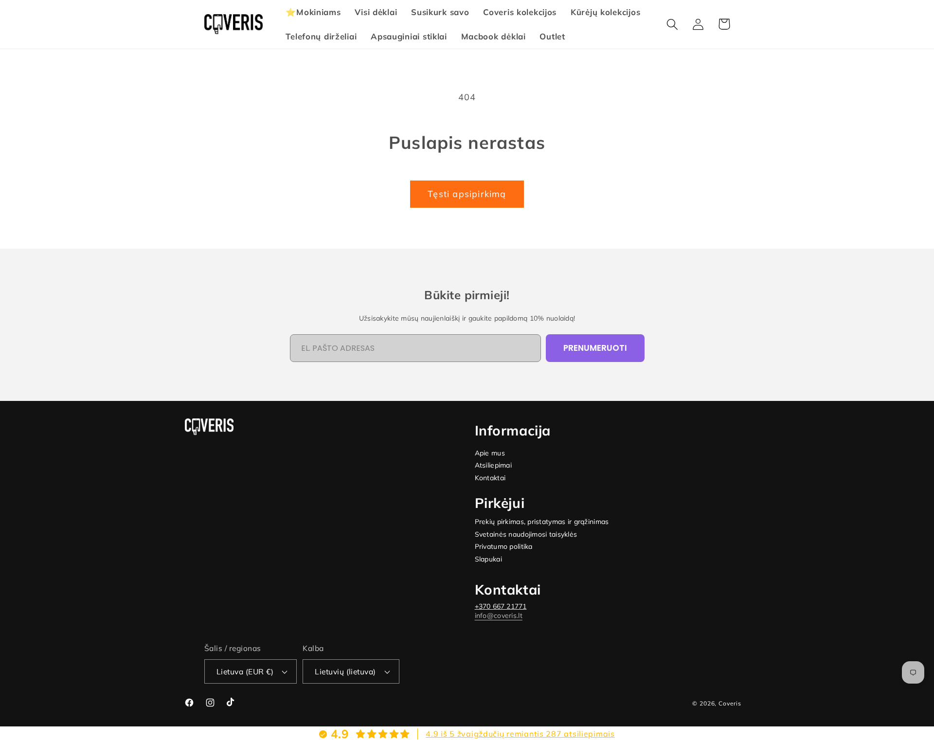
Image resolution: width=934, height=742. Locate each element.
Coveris (729, 703)
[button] (672, 24)
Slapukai (488, 559)
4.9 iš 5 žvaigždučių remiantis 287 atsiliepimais (520, 734)
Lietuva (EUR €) (244, 671)
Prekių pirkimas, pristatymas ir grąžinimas (542, 522)
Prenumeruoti (595, 348)
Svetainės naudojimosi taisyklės (526, 534)
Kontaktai (490, 478)
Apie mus (490, 453)
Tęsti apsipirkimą (467, 193)
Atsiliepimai (493, 465)
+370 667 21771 (501, 606)
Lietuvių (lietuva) (345, 671)
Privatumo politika (504, 547)
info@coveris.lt (498, 615)
